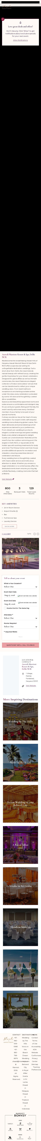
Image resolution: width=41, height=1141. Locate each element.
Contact (35, 1038)
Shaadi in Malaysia (25, 1088)
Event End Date (10, 601)
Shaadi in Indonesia (26, 1106)
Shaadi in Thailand (25, 1097)
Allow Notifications (20, 40)
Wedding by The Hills (25, 1041)
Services (37, 4)
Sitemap (35, 1064)
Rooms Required (10, 623)
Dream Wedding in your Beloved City (25, 1061)
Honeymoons (28, 4)
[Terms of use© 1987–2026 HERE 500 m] (11, 675)
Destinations (17, 4)
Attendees (8, 615)
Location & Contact (27, 661)
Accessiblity (36, 1047)
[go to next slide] (38, 534)
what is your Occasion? (13, 583)
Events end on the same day (18, 608)
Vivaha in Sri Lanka (25, 1079)
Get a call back (18, 12)
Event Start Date (10, 592)
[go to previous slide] (35, 534)
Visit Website (31, 686)
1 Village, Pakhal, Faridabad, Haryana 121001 (32, 677)
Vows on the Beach (25, 1049)
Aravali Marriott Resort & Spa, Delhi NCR (18, 355)
